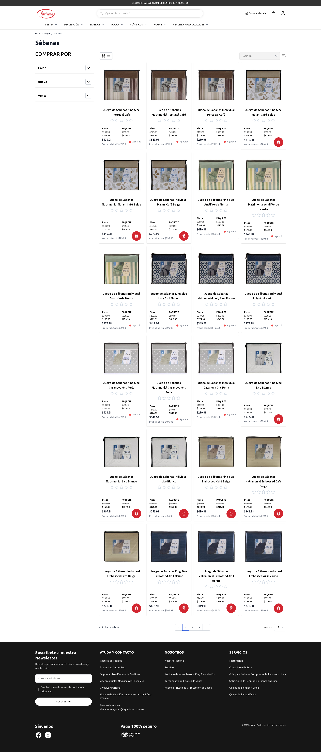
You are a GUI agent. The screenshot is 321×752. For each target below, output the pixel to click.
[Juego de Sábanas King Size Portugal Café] (121, 84)
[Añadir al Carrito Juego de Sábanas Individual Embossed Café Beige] (136, 608)
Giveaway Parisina (110, 688)
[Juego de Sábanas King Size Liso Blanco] (263, 357)
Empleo (169, 667)
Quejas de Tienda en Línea (244, 688)
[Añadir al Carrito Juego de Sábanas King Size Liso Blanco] (278, 419)
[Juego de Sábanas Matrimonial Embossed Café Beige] (263, 451)
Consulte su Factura (240, 667)
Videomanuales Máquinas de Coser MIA (122, 681)
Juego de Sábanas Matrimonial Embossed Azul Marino (216, 576)
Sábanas (58, 33)
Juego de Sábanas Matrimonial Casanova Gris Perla (169, 387)
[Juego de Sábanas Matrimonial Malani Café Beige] (121, 174)
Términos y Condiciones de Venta (183, 681)
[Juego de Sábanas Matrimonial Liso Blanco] (121, 451)
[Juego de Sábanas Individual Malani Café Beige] (169, 174)
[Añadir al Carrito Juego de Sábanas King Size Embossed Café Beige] (231, 513)
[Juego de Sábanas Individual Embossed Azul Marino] (263, 546)
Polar (115, 24)
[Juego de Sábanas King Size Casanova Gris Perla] (121, 357)
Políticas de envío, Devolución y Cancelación (190, 674)
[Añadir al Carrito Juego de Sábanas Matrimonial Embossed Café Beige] (278, 513)
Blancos (95, 24)
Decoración (71, 24)
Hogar (158, 24)
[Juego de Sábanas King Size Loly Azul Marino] (169, 268)
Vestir (49, 24)
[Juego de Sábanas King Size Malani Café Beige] (263, 84)
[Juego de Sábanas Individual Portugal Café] (216, 84)
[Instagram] (48, 735)
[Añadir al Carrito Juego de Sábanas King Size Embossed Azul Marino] (184, 608)
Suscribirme (63, 701)
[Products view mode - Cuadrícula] (104, 56)
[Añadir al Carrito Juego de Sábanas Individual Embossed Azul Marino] (278, 608)
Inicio (37, 33)
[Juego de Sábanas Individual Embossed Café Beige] (121, 546)
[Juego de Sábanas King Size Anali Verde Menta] (216, 174)
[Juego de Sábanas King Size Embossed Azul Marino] (169, 546)
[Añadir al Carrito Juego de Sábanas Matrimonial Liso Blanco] (136, 513)
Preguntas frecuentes (112, 667)
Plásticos (136, 24)
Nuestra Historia (174, 661)
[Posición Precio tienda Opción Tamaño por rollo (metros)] (259, 56)
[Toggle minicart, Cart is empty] (273, 13)
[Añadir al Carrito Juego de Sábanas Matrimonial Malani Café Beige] (136, 236)
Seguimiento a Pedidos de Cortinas (120, 674)
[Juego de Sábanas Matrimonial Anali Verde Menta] (263, 174)
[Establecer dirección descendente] (284, 56)
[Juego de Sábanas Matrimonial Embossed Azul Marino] (216, 546)
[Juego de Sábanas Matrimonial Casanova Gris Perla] (169, 357)
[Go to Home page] (45, 14)
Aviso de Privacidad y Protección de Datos (188, 688)
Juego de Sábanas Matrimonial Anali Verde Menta (263, 204)
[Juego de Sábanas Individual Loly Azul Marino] (263, 268)
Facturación (236, 661)
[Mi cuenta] (283, 13)
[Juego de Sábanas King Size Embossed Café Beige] (216, 451)
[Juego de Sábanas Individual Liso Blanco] (169, 451)
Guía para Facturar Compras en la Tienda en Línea (257, 674)
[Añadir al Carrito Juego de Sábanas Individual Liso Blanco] (184, 513)
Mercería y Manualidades (188, 24)
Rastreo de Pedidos (111, 661)
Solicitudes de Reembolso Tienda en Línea (253, 681)
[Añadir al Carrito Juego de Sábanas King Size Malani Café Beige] (278, 142)
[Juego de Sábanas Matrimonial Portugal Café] (169, 84)
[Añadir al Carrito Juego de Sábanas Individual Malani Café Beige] (184, 236)
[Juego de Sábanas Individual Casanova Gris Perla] (216, 357)
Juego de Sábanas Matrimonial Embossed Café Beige (264, 481)
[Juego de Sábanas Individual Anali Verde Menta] (121, 268)
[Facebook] (38, 735)
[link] (178, 627)
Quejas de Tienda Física (242, 694)
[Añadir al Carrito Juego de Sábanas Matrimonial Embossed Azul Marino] (231, 608)
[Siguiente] (206, 627)
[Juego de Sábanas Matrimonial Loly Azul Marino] (216, 268)
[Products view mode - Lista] (108, 56)
